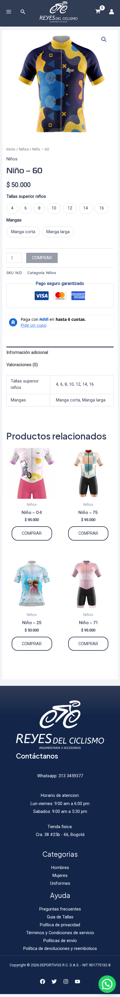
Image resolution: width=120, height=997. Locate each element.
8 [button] (39, 208)
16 (91, 384)
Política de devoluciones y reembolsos (60, 948)
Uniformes (60, 883)
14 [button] (85, 208)
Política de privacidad (60, 924)
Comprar (42, 257)
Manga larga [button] (58, 231)
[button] (104, 39)
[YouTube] (77, 981)
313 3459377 (70, 775)
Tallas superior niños (26, 196)
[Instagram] (65, 981)
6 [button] (25, 208)
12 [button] (70, 208)
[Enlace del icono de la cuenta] (111, 11)
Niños (24, 149)
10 (71, 384)
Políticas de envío (60, 940)
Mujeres (60, 875)
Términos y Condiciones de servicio (60, 932)
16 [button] (101, 208)
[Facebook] (42, 981)
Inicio (10, 149)
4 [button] (12, 208)
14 (84, 384)
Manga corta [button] (23, 231)
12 (78, 384)
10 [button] (54, 208)
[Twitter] (54, 981)
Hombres (60, 867)
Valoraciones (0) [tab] (22, 364)
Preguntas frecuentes (60, 909)
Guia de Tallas (60, 917)
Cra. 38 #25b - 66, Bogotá (60, 834)
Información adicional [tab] (27, 352)
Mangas (14, 220)
